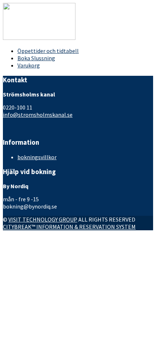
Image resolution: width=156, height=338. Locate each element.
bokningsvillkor (37, 157)
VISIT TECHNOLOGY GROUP (42, 219)
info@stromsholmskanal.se (38, 114)
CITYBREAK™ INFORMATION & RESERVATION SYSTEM (69, 226)
